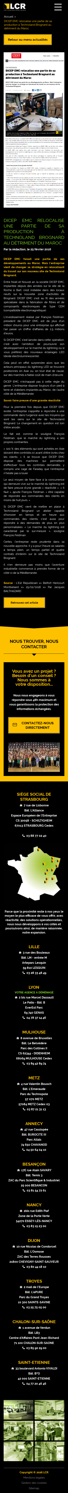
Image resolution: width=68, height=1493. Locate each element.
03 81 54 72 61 (36, 1190)
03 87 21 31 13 (36, 1109)
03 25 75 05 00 (36, 1307)
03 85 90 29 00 (36, 1348)
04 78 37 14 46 (36, 1017)
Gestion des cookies (34, 1482)
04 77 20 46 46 (36, 1383)
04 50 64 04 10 (36, 1149)
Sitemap (34, 1488)
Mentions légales (34, 1477)
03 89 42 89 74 (36, 1063)
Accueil (8, 16)
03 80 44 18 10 (36, 1267)
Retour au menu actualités (28, 39)
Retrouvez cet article (24, 602)
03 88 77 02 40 (36, 835)
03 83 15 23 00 (36, 1226)
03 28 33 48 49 (36, 973)
